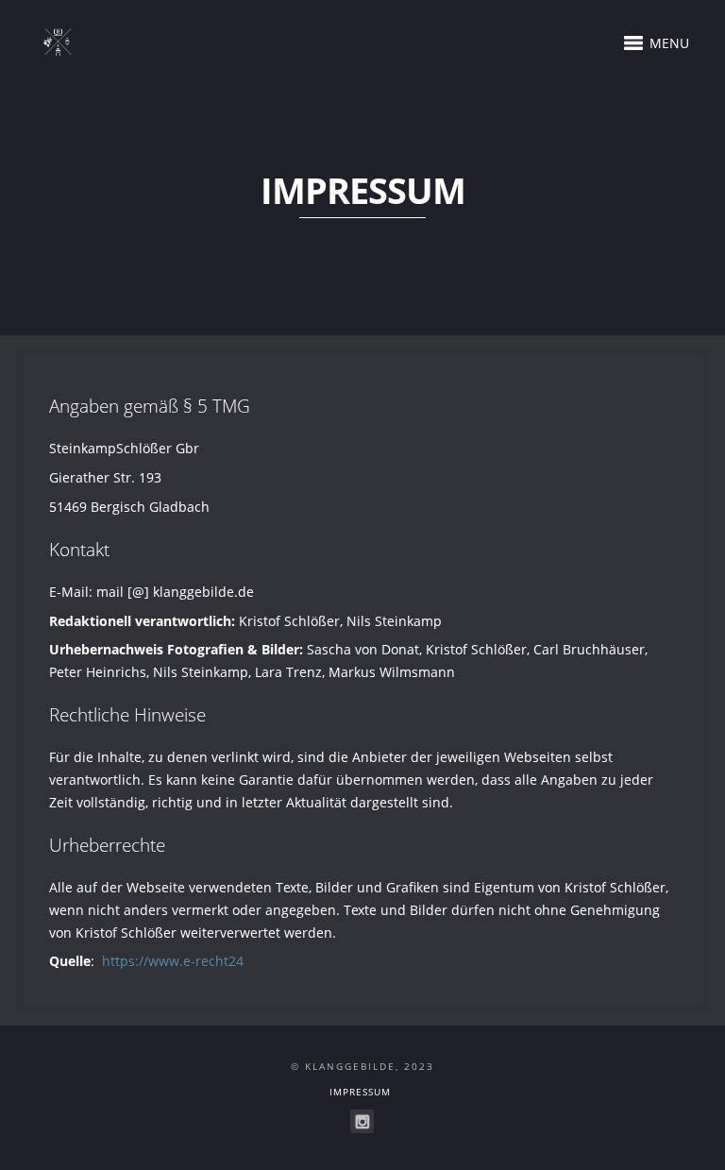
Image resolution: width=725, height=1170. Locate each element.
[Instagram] (362, 1121)
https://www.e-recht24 (173, 961)
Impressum (360, 1091)
